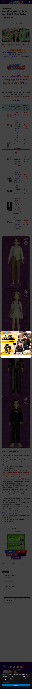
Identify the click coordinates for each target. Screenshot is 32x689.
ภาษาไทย (3, 682)
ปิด (23, 356)
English (7, 682)
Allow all (16, 685)
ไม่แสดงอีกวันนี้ (8, 356)
